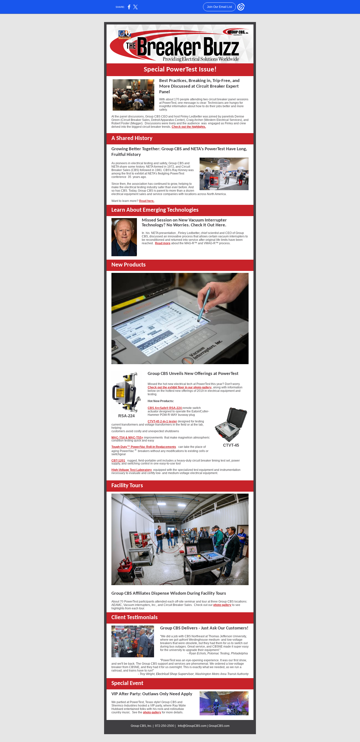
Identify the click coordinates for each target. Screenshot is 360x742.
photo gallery (222, 605)
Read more (162, 243)
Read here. (146, 201)
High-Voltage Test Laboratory (131, 470)
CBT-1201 (118, 460)
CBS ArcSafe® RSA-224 (165, 408)
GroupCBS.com (219, 726)
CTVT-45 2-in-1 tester (162, 421)
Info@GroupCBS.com (192, 726)
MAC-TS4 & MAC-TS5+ (127, 437)
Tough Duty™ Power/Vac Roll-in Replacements (143, 447)
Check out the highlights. (189, 126)
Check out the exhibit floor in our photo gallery (180, 387)
